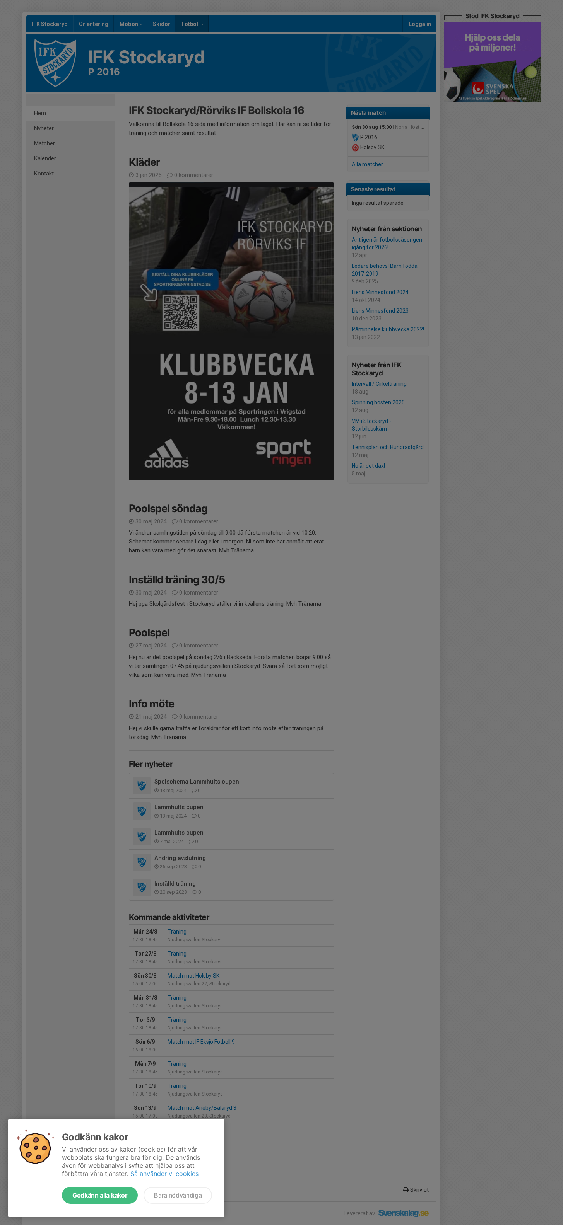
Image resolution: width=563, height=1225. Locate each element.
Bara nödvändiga (178, 1195)
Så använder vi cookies (164, 1173)
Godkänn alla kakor (99, 1195)
